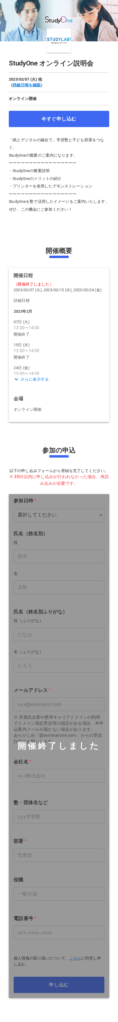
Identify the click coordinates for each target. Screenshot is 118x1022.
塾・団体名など (31, 802)
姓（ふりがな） (29, 620)
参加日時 (25, 500)
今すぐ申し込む (58, 119)
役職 (18, 880)
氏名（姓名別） (31, 533)
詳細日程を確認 (27, 85)
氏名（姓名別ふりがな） (40, 612)
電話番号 (25, 918)
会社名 (22, 762)
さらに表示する (35, 379)
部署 (20, 841)
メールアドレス (32, 690)
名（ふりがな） (29, 651)
